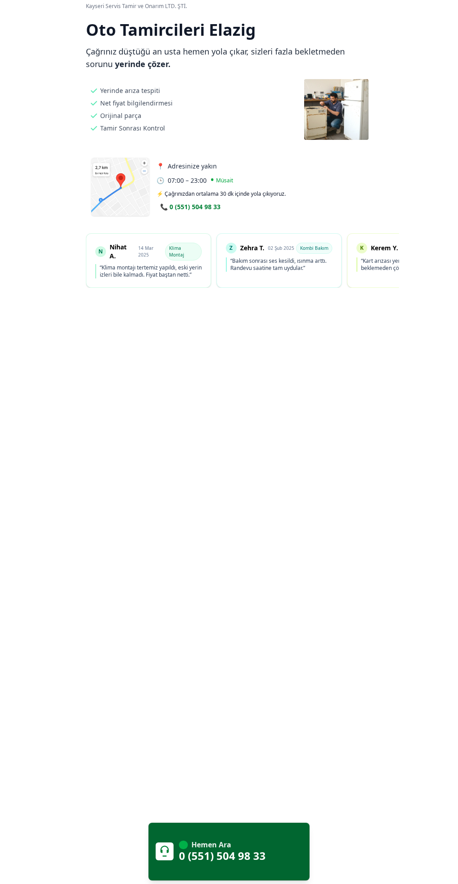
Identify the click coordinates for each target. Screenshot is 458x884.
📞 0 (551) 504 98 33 (190, 206)
